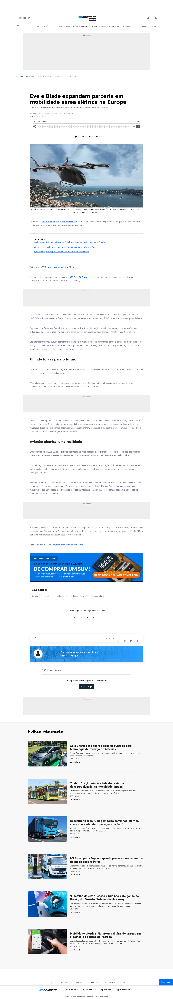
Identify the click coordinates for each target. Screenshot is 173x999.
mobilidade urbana (97, 596)
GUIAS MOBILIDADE (63, 26)
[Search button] (148, 18)
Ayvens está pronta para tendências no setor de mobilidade (61, 251)
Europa (35, 596)
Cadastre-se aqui (69, 656)
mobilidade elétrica (77, 596)
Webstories (125, 989)
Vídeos (107, 989)
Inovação (46, 596)
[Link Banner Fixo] (86, 567)
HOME (39, 26)
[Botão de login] (156, 18)
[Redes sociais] (17, 18)
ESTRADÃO (126, 26)
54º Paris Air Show (78, 277)
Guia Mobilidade (63, 982)
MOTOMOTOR (114, 26)
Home (18, 76)
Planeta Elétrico (26, 76)
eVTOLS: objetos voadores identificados (63, 544)
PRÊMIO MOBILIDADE (81, 26)
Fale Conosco (109, 982)
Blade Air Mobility (69, 221)
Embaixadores (79, 982)
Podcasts (90, 989)
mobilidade (59, 596)
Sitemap (122, 982)
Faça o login (86, 686)
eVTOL (34, 318)
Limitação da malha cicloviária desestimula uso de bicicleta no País (65, 247)
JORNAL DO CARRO (99, 26)
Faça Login (165, 982)
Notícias (73, 989)
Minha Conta (94, 982)
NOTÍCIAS (48, 26)
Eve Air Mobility (50, 221)
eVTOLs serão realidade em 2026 (57, 267)
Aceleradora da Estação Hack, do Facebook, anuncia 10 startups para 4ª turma (70, 242)
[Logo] (87, 18)
